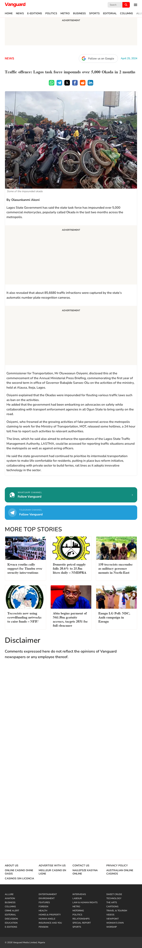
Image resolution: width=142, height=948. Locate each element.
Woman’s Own (115, 922)
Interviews (79, 894)
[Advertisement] (71, 255)
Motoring (78, 910)
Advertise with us (52, 865)
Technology (113, 898)
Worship (111, 926)
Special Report (81, 922)
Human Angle (47, 918)
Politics (51, 13)
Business (79, 13)
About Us (11, 865)
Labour (77, 898)
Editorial (110, 13)
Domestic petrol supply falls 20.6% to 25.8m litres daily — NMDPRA (69, 568)
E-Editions (34, 13)
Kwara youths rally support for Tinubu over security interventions (24, 568)
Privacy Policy (117, 865)
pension (43, 926)
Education (11, 922)
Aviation (10, 898)
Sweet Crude (114, 894)
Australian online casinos (119, 872)
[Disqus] (71, 716)
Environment (47, 898)
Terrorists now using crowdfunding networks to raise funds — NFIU (24, 617)
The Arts (111, 902)
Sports (94, 13)
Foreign (43, 906)
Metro (65, 13)
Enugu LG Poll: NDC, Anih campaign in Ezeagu (114, 617)
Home (9, 13)
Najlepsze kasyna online (85, 872)
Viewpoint (112, 918)
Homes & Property (50, 914)
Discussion (11, 918)
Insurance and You (50, 922)
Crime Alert (12, 910)
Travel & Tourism (116, 910)
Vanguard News (15, 5)
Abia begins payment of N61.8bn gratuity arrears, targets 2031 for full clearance (70, 619)
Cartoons (112, 906)
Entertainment (48, 894)
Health (43, 910)
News (20, 13)
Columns (126, 13)
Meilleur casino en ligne (52, 872)
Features (44, 902)
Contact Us (80, 865)
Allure (9, 894)
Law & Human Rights (84, 902)
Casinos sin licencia (19, 878)
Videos (110, 914)
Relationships (80, 918)
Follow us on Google (101, 58)
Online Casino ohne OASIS (19, 872)
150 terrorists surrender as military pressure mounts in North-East (115, 568)
